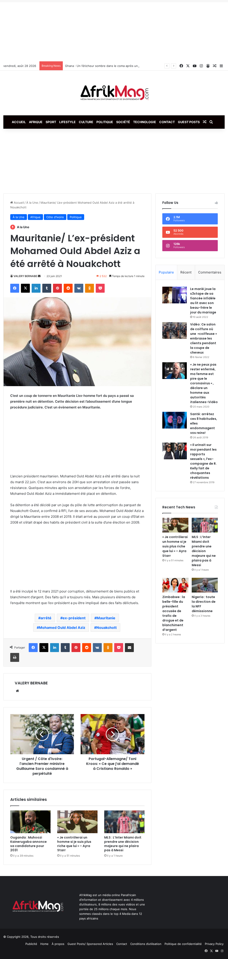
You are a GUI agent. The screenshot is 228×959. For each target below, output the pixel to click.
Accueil (19, 122)
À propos (58, 944)
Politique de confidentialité (183, 944)
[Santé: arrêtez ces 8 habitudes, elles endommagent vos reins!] (174, 420)
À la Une (32, 202)
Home (44, 944)
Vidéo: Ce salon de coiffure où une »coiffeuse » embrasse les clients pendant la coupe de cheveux (203, 338)
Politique (104, 122)
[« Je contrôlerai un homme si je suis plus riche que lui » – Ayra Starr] (77, 821)
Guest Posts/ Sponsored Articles (90, 944)
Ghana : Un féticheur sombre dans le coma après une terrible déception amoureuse (123, 66)
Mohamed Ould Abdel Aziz (62, 627)
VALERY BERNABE (25, 276)
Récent (185, 272)
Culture (86, 122)
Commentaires (209, 272)
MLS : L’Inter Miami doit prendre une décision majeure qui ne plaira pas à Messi (122, 843)
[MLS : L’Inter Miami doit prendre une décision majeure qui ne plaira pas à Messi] (124, 821)
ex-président (74, 618)
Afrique (36, 122)
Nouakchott (106, 627)
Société (123, 122)
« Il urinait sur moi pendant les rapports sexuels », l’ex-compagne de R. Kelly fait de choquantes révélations (203, 461)
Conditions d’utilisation (145, 944)
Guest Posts (189, 122)
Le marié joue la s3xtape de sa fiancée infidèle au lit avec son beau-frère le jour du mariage (203, 301)
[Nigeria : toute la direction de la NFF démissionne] (205, 585)
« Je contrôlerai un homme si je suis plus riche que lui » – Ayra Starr (74, 843)
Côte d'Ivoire (55, 217)
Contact (167, 122)
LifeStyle (67, 122)
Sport (51, 122)
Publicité (31, 944)
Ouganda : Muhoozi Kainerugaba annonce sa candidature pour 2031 (28, 843)
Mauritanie (106, 618)
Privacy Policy (214, 944)
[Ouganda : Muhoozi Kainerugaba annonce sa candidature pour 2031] (30, 821)
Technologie (144, 122)
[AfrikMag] (114, 93)
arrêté (46, 618)
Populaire (166, 272)
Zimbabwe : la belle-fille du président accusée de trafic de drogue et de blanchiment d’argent (173, 613)
